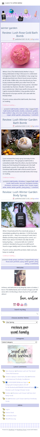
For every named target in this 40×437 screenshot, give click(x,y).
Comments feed (11, 416)
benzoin (22, 183)
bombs (22, 111)
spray (22, 262)
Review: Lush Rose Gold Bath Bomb (20, 34)
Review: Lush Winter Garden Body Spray (20, 193)
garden (21, 185)
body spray (34, 260)
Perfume (21, 260)
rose (29, 113)
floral (7, 262)
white (4, 187)
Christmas (22, 181)
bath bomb (7, 111)
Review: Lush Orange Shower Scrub (18, 390)
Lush (4, 113)
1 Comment (34, 115)
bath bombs (15, 111)
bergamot (29, 183)
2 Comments (34, 264)
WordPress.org (11, 419)
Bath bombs (15, 109)
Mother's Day (23, 109)
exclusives (28, 111)
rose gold (34, 113)
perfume (16, 262)
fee (7, 399)
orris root (19, 113)
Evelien (36, 39)
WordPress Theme (21, 429)
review (25, 113)
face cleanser (10, 371)
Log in (8, 409)
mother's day (10, 113)
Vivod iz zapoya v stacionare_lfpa (17, 377)
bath (36, 109)
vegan (9, 115)
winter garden (16, 115)
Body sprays (13, 260)
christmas (8, 185)
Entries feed (10, 412)
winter (9, 187)
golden (35, 111)
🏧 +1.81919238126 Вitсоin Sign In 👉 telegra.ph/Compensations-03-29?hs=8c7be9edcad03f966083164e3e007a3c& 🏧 (21, 384)
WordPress (11, 429)
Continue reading (9, 105)
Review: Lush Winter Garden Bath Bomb (20, 121)
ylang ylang (25, 115)
